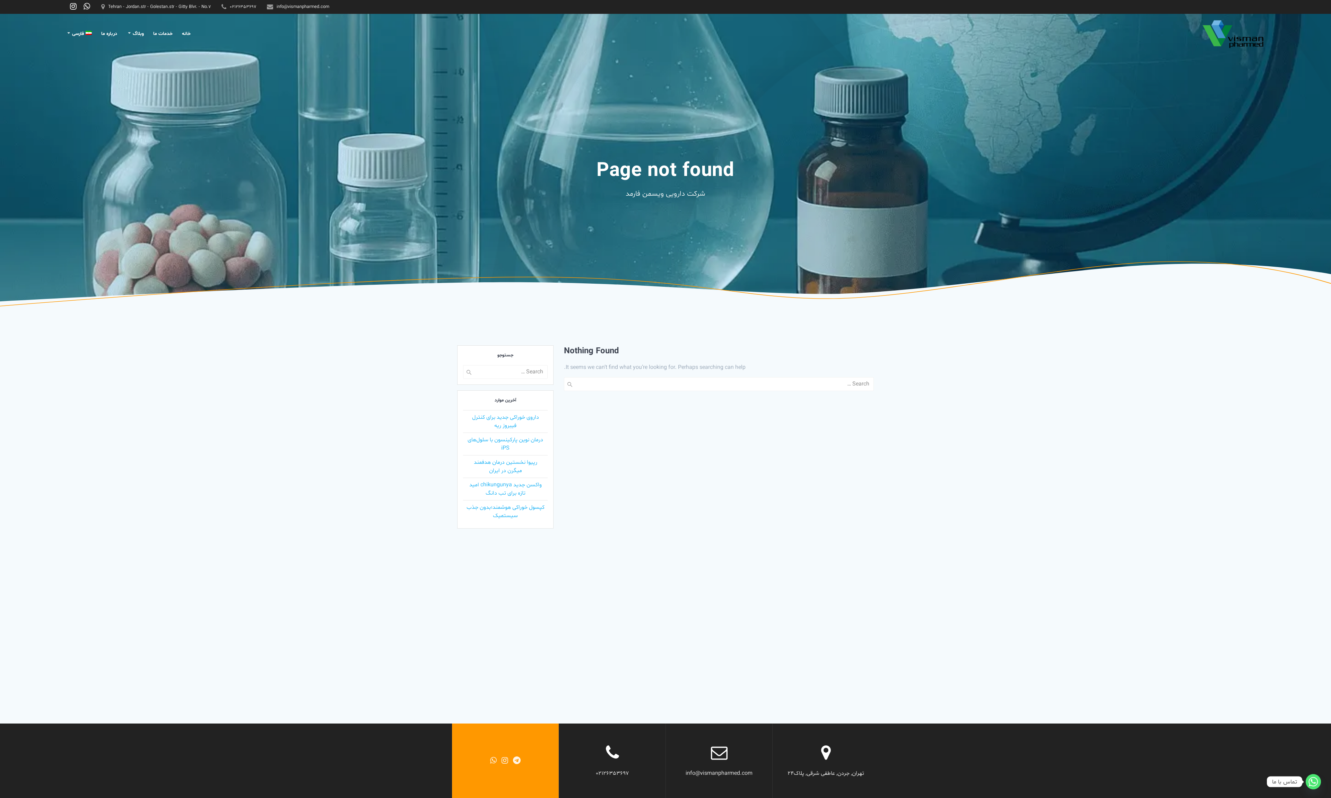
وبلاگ (138, 33)
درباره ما (109, 33)
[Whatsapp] (1313, 781)
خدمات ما (163, 33)
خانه (186, 33)
